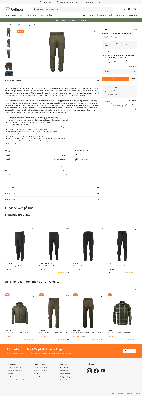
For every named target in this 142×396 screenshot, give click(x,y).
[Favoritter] (123, 9)
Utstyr (21, 15)
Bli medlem (129, 351)
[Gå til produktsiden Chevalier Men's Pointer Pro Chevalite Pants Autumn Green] (54, 313)
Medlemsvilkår (65, 374)
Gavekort (37, 377)
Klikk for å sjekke (119, 106)
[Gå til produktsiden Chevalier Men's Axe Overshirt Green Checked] (122, 313)
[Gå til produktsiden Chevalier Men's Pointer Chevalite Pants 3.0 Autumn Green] (88, 313)
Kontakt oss (11, 383)
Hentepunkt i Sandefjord (15, 380)
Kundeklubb (64, 371)
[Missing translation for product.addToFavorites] (133, 79)
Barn (41, 15)
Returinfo (10, 374)
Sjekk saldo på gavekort (15, 371)
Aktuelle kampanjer (40, 368)
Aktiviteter (49, 15)
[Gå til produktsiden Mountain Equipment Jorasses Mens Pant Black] (54, 246)
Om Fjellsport (65, 368)
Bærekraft (63, 380)
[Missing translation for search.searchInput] (34, 9)
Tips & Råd (10, 377)
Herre (7, 15)
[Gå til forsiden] (14, 9)
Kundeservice (132, 15)
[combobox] (72, 9)
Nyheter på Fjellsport (41, 371)
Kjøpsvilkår (129, 393)
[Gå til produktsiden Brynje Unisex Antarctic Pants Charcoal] (122, 246)
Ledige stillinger (65, 377)
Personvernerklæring (117, 393)
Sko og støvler (32, 15)
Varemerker (120, 15)
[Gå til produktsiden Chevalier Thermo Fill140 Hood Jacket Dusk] (19, 313)
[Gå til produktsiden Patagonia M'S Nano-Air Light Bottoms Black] (19, 246)
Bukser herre (14, 25)
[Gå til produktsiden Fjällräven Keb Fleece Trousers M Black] (88, 246)
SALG (83, 15)
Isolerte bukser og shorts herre (28, 25)
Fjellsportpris (101, 15)
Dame (14, 15)
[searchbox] (75, 9)
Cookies (138, 393)
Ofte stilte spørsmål (14, 368)
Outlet (111, 15)
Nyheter (91, 15)
